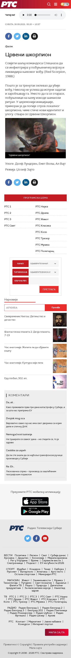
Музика (58, 580)
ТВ (5, 596)
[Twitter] (17, 36)
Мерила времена (57, 557)
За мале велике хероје (37, 588)
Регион (34, 555)
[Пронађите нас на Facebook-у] (36, 538)
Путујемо (26, 582)
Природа (41, 585)
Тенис (47, 569)
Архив (51, 615)
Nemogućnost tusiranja (19, 434)
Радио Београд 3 (14, 610)
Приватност (10, 644)
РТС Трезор (43, 238)
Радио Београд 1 (29, 607)
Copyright (25, 644)
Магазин (13, 580)
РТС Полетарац (45, 251)
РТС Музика (42, 244)
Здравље (60, 582)
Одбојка (59, 569)
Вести (8, 555)
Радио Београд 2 (52, 607)
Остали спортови (24, 574)
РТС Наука (42, 206)
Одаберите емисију (40, 272)
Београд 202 (35, 610)
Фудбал (21, 569)
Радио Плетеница (56, 610)
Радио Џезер (36, 615)
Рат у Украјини (18, 560)
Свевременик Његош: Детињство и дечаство (24, 318)
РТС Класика (43, 225)
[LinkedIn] (25, 36)
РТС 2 (7, 212)
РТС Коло (41, 232)
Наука (28, 585)
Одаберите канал (39, 263)
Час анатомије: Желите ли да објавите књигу (26, 349)
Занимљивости (42, 580)
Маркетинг (34, 621)
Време (34, 560)
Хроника (9, 557)
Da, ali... (10, 402)
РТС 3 (7, 219)
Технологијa (10, 582)
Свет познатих (43, 582)
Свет (44, 555)
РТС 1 (7, 206)
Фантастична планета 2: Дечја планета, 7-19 (27, 333)
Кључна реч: (20, 281)
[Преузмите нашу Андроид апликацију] (35, 511)
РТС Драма (42, 212)
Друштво (23, 557)
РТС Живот (42, 219)
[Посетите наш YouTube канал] (45, 538)
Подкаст (31, 563)
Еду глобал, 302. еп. (15, 378)
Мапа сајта (57, 632)
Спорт (10, 569)
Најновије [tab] (11, 299)
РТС (11, 621)
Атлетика (42, 571)
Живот (25, 580)
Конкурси (24, 624)
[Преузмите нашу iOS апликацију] (35, 501)
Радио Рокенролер (21, 612)
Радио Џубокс (44, 612)
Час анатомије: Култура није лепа (23, 362)
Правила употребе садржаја (49, 644)
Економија (38, 557)
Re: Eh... (10, 466)
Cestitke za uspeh (16, 450)
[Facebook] (8, 36)
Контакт (21, 621)
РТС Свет (9, 225)
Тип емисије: (20, 272)
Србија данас (58, 555)
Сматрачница (15, 563)
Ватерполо (26, 571)
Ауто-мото (57, 571)
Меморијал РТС (47, 574)
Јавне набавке (52, 621)
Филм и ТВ (15, 585)
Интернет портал (43, 624)
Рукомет (12, 571)
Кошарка (34, 569)
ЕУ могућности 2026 (52, 563)
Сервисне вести (51, 560)
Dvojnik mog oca (15, 418)
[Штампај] (34, 36)
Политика (20, 555)
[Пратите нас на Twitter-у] (27, 538)
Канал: (20, 263)
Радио (11, 607)
